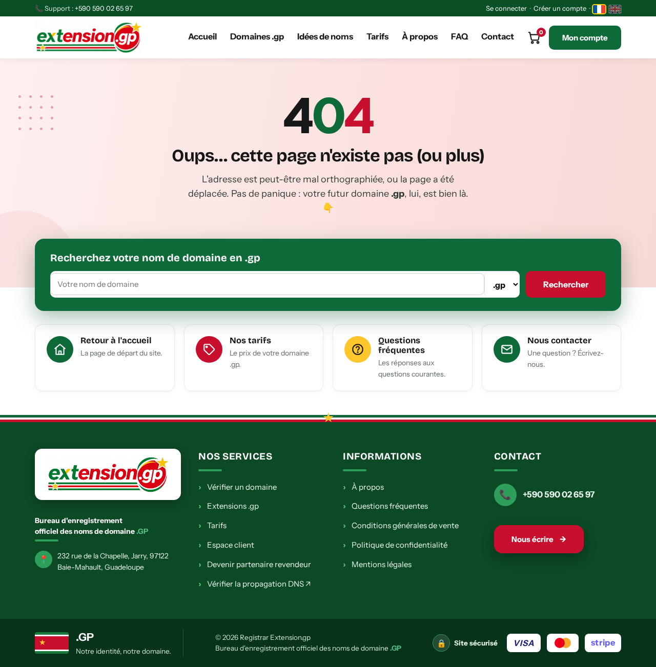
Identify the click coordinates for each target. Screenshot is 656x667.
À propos (420, 36)
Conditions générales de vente (401, 525)
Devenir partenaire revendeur (254, 564)
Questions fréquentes (385, 506)
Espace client (226, 544)
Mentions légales (377, 564)
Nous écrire (538, 539)
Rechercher (565, 284)
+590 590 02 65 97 (104, 8)
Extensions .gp (228, 506)
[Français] (599, 9)
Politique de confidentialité (395, 544)
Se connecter (506, 8)
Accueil (202, 36)
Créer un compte (560, 8)
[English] (615, 9)
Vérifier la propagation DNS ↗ (254, 583)
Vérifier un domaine (237, 487)
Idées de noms (325, 36)
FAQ (459, 36)
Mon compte (585, 38)
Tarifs (377, 36)
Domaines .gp (257, 36)
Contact (497, 36)
